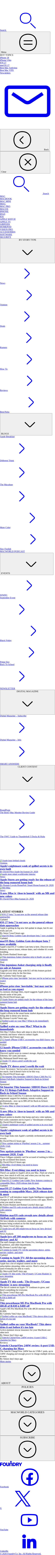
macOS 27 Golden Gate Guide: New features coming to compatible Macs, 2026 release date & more (26, 1191)
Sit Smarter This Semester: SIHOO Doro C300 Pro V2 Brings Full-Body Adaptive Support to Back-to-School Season (27, 1090)
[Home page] (27, 9)
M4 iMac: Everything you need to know (23, 1170)
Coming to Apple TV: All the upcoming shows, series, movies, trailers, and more (27, 1259)
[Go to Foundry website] (11, 1465)
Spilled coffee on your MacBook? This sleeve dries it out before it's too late (25, 1326)
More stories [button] (5, 1361)
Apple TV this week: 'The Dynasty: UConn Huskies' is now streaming (25, 1283)
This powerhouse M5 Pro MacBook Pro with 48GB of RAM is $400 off (26, 1305)
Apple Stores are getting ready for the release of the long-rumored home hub (27, 1009)
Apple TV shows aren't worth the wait (22, 1066)
